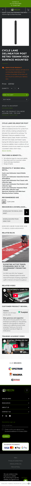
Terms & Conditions (10, 431)
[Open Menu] (3, 9)
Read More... (7, 151)
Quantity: (5, 88)
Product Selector (9, 115)
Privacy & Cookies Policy (15, 461)
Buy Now (7, 99)
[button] (29, 483)
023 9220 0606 (16, 3)
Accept (24, 477)
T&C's (15, 457)
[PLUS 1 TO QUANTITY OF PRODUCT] (18, 88)
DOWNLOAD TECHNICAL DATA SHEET (12, 212)
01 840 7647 (16, 5)
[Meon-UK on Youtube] (10, 416)
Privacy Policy (23, 431)
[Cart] (28, 9)
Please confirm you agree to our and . (16, 430)
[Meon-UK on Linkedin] (6, 416)
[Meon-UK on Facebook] (2, 416)
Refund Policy (15, 467)
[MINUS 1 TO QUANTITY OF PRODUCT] (11, 88)
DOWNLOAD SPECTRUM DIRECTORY (11, 220)
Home (4, 12)
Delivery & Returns (15, 464)
